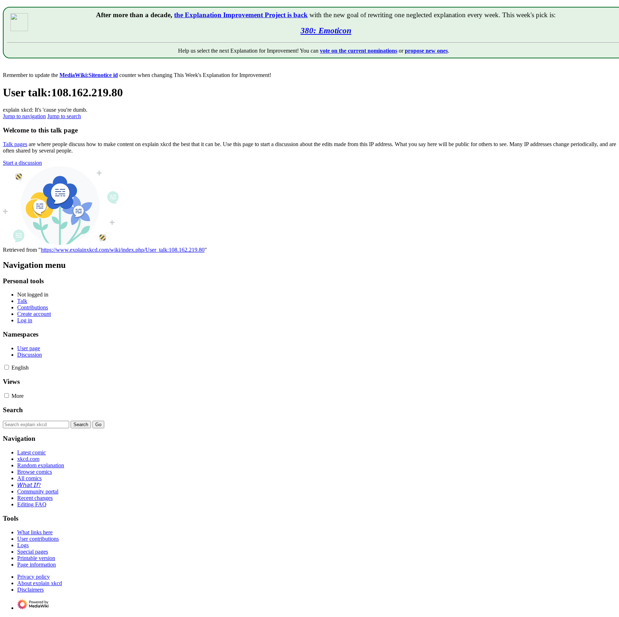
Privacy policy (33, 577)
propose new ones (426, 51)
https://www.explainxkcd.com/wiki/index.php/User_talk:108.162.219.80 (123, 250)
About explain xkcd (39, 583)
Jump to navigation (24, 116)
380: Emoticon (326, 30)
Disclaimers (30, 590)
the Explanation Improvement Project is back (241, 15)
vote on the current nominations (358, 51)
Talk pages (15, 144)
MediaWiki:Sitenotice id (88, 75)
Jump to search (64, 116)
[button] (22, 163)
